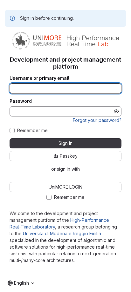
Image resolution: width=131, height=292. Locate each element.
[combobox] (21, 283)
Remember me (32, 130)
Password (21, 101)
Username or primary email (39, 78)
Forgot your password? (97, 120)
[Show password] (116, 111)
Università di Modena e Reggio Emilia (62, 233)
